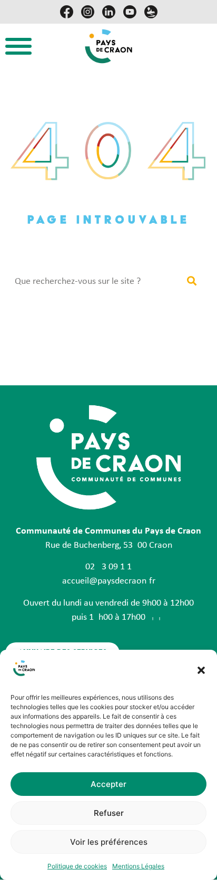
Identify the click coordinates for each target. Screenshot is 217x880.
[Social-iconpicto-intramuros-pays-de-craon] (150, 11)
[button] (201, 670)
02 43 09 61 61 (108, 567)
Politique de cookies (77, 866)
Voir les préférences (108, 842)
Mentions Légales (138, 866)
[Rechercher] (191, 281)
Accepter (108, 784)
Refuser (109, 813)
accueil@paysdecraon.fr (108, 581)
